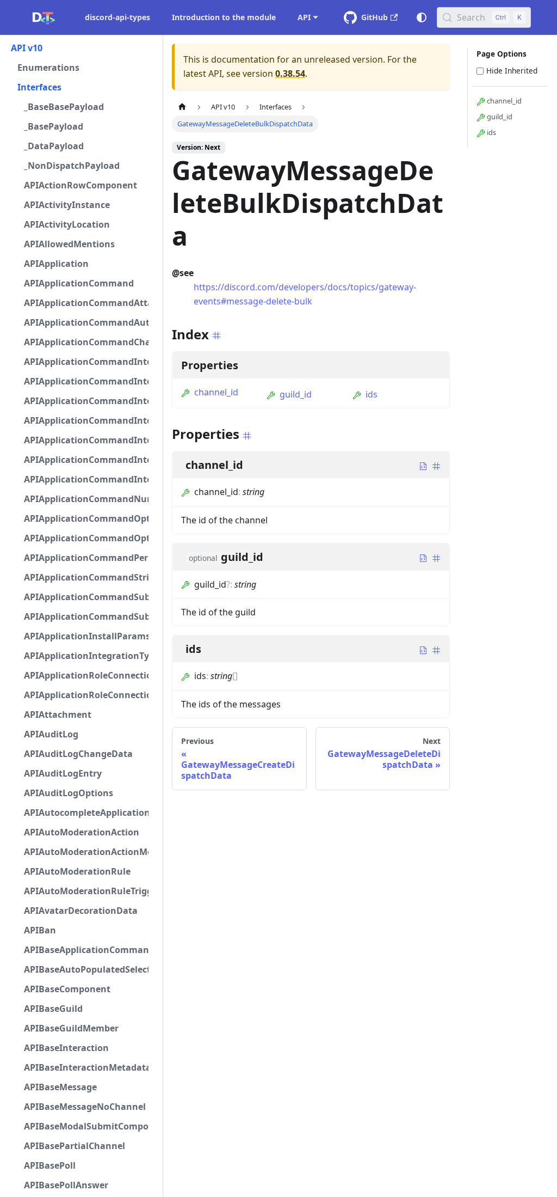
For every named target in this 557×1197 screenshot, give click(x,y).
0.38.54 (290, 74)
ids (371, 394)
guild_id (296, 394)
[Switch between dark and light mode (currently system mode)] (421, 17)
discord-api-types (117, 17)
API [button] (304, 17)
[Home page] (182, 107)
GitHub (374, 17)
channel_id (216, 392)
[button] (79, 48)
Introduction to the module (224, 17)
